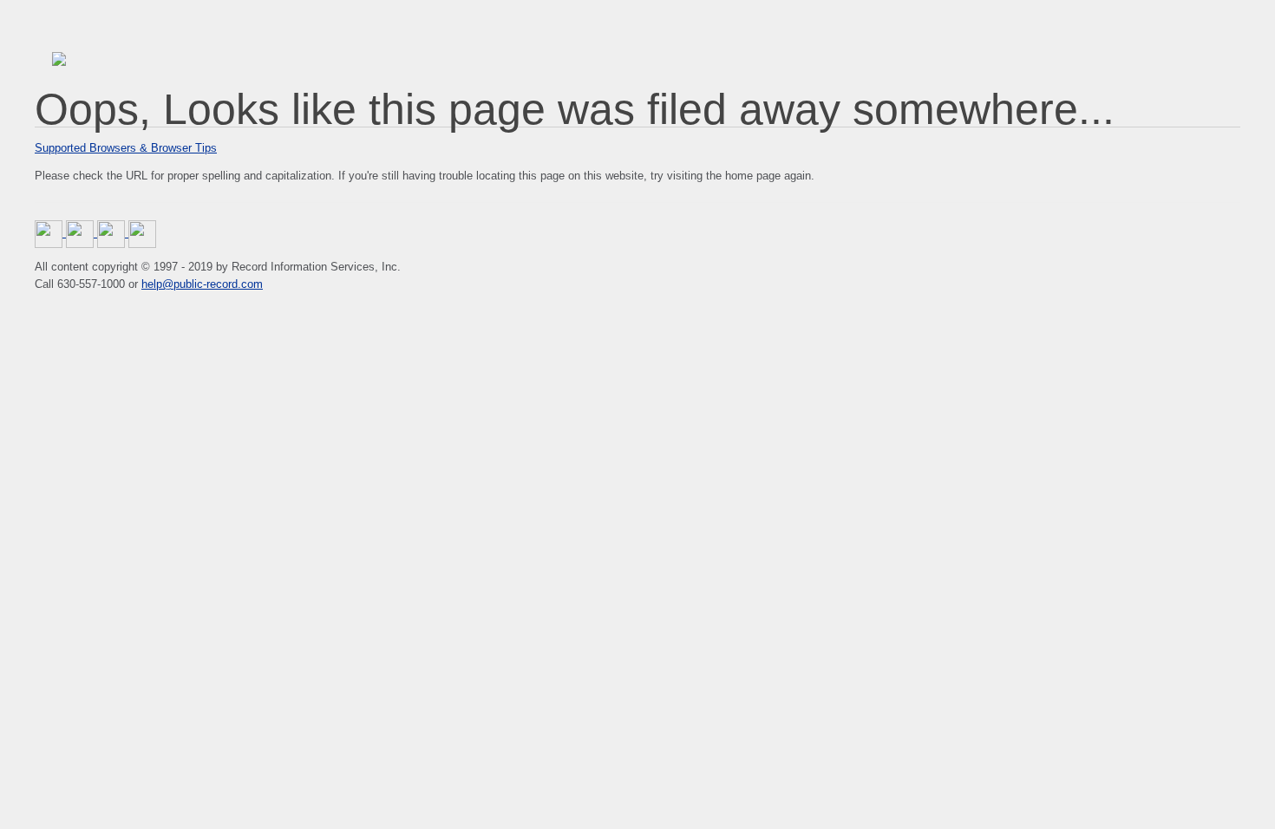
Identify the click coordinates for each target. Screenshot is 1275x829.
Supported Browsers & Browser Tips (126, 147)
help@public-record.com (202, 283)
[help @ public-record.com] (142, 232)
